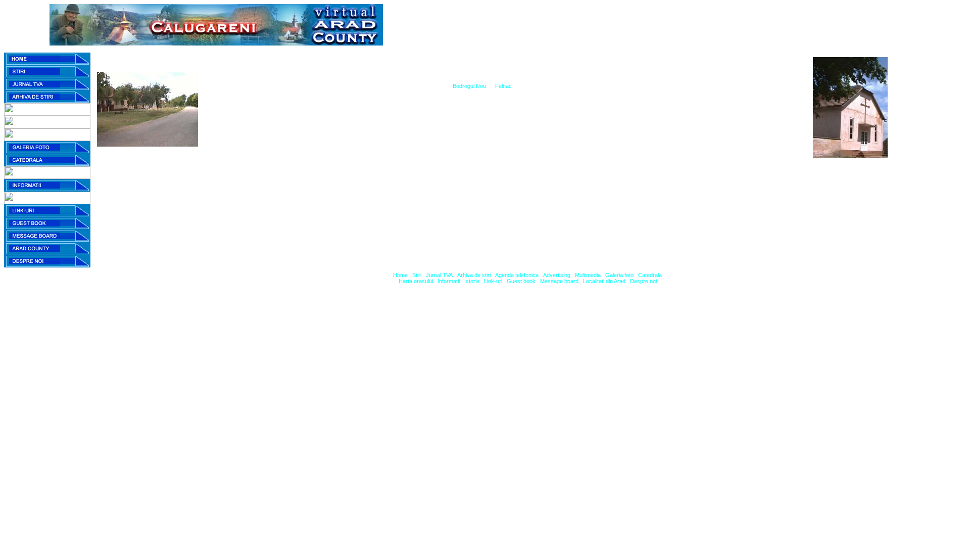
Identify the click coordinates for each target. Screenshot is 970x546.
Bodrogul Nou (469, 86)
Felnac (503, 86)
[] (400, 275)
